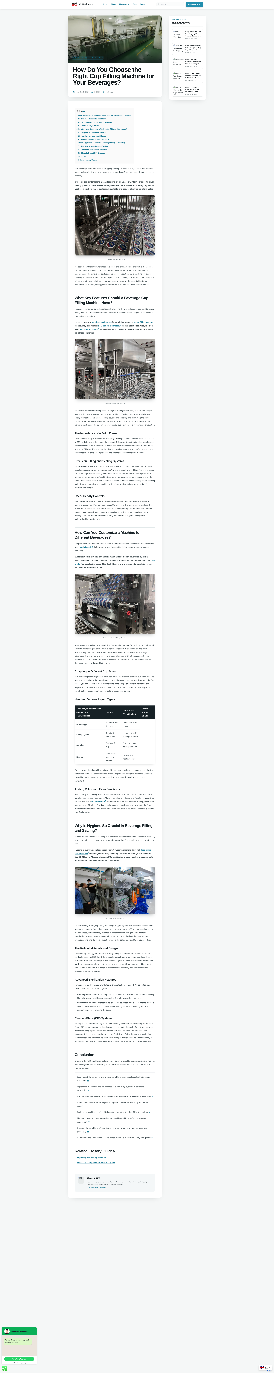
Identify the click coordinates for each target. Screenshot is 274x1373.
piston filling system (143, 322)
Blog (135, 4)
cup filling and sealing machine (91, 1158)
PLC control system (89, 329)
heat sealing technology (109, 326)
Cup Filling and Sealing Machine (88, 58)
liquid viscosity (85, 547)
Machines (123, 4)
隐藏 (83, 111)
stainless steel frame (101, 322)
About (113, 4)
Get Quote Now (194, 4)
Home (105, 4)
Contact (143, 4)
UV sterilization (98, 802)
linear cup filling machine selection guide (96, 1162)
